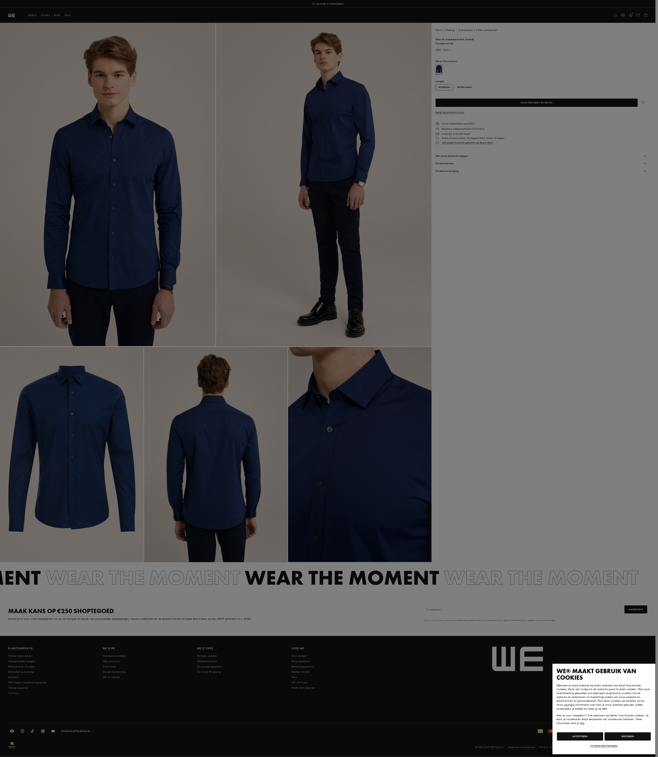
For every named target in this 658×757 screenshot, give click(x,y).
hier (582, 723)
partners (569, 704)
